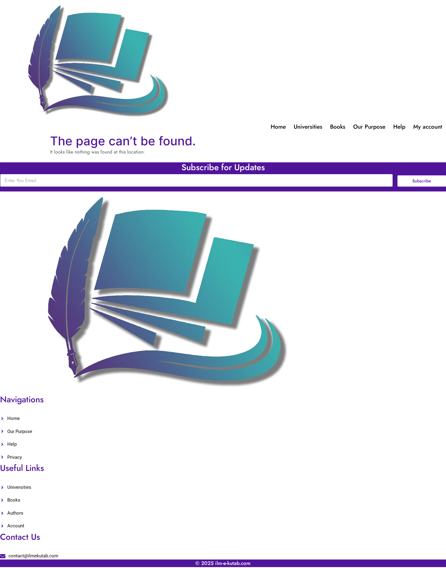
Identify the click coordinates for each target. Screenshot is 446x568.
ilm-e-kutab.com (233, 563)
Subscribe (421, 181)
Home (278, 127)
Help (399, 127)
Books (337, 127)
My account (427, 127)
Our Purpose (369, 127)
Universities (308, 127)
